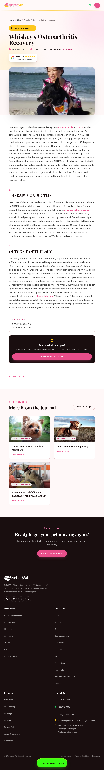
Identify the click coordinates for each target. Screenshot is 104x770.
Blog (19, 20)
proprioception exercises (77, 209)
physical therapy (44, 296)
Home (11, 20)
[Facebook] (7, 599)
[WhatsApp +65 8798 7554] (90, 5)
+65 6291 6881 (64, 700)
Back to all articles (20, 377)
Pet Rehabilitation (24, 28)
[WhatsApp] (21, 599)
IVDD (80, 127)
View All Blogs (84, 406)
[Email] (28, 599)
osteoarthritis (65, 127)
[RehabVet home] (13, 5)
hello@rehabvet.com (66, 714)
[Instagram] (14, 599)
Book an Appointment (52, 356)
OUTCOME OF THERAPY (21, 328)
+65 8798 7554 (64, 707)
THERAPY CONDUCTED (21, 324)
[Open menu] (97, 5)
